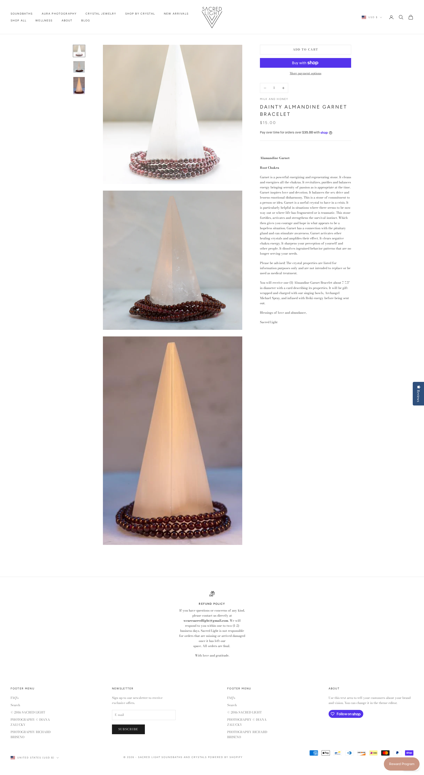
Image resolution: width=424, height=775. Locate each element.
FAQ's (15, 697)
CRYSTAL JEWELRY (100, 13)
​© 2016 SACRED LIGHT (28, 712)
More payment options (305, 73)
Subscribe (128, 729)
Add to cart (305, 49)
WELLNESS (44, 20)
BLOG (85, 20)
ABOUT (67, 20)
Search (15, 705)
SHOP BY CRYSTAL (140, 13)
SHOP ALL (18, 20)
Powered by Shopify (225, 757)
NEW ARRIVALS (176, 13)
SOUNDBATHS (22, 13)
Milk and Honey (274, 99)
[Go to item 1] (79, 51)
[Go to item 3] (79, 86)
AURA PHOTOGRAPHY (59, 13)
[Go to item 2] (79, 67)
